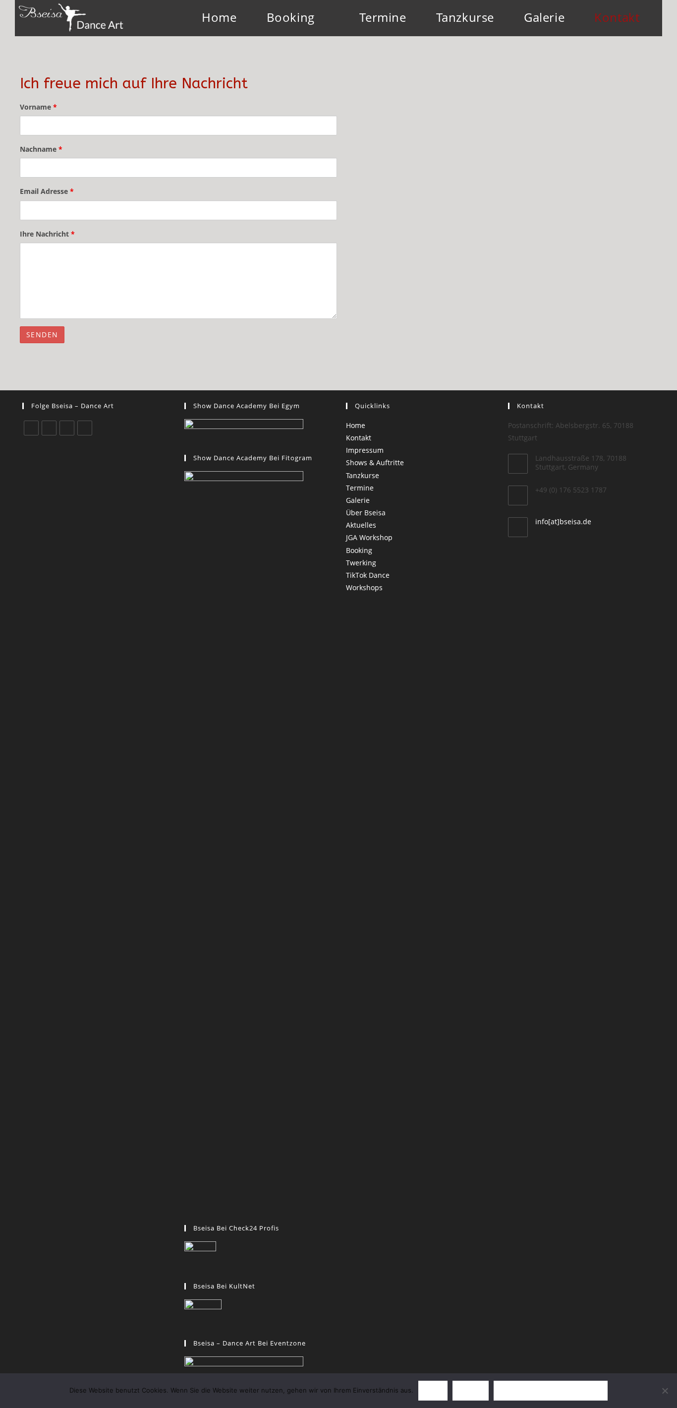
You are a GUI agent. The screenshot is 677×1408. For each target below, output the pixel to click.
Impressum (365, 450)
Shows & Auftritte (375, 462)
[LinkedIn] (66, 428)
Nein (470, 1390)
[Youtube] (84, 428)
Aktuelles (361, 525)
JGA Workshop (369, 537)
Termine (360, 487)
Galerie (358, 500)
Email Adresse (47, 191)
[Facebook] (31, 428)
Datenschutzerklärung (551, 1390)
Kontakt (358, 437)
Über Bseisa (366, 512)
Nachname (41, 149)
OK (433, 1390)
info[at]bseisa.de (563, 521)
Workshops (364, 587)
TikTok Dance (368, 575)
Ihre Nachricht (47, 234)
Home (355, 425)
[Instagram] (49, 428)
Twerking (361, 562)
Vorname (38, 107)
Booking (359, 550)
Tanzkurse (362, 475)
